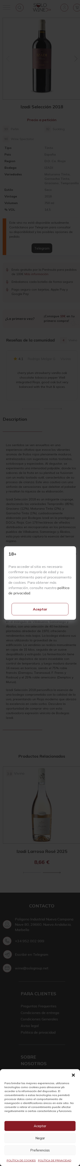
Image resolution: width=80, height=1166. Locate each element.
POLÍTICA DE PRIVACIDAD (54, 1160)
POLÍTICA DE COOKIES (21, 1160)
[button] (73, 1074)
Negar (40, 1138)
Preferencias (40, 1150)
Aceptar (40, 609)
